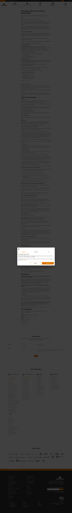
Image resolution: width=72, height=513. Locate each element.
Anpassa (35, 263)
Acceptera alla (48, 263)
